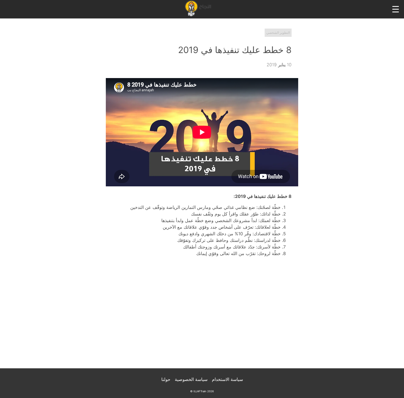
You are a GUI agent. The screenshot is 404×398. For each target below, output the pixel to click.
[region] (202, 316)
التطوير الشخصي (278, 33)
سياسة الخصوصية (191, 379)
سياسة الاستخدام (227, 379)
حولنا (165, 379)
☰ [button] (396, 9)
